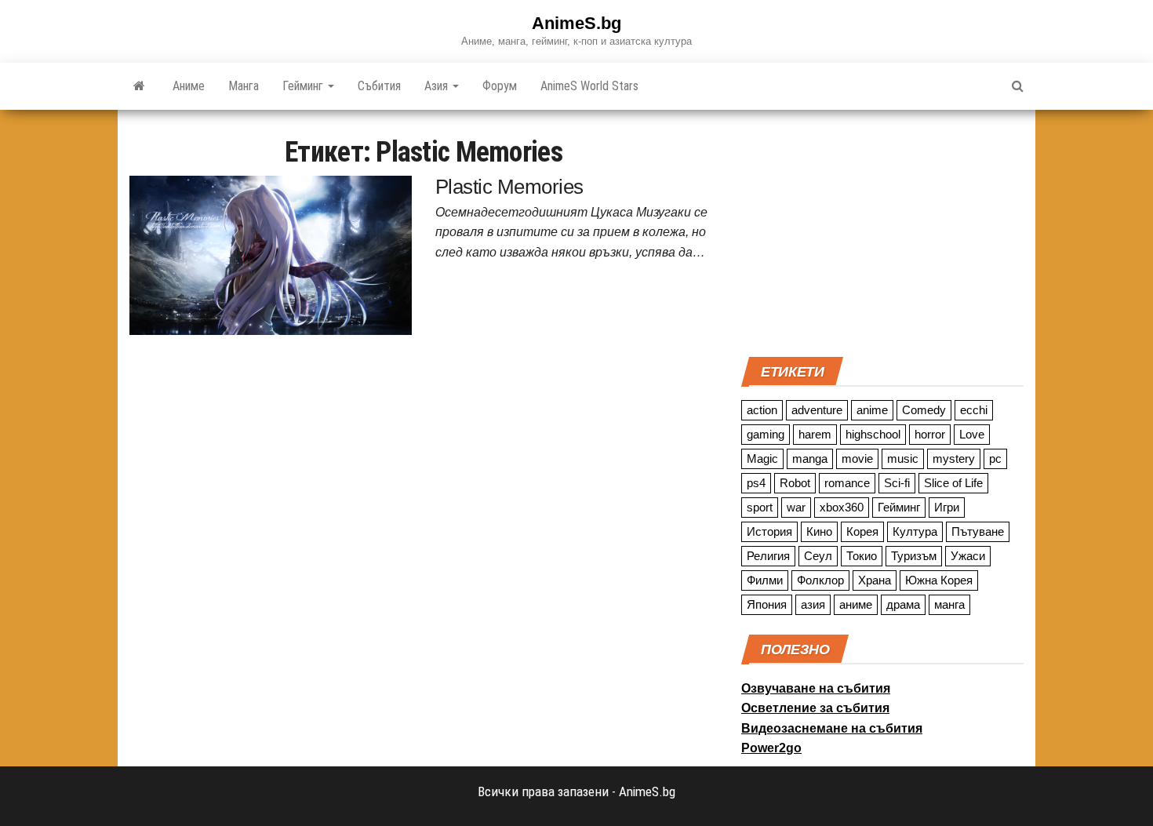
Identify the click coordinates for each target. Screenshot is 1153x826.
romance (847, 482)
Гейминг (304, 85)
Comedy (924, 410)
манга (949, 604)
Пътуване (977, 531)
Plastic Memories (509, 186)
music (902, 458)
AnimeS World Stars (589, 85)
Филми (765, 580)
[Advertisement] (882, 231)
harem (814, 434)
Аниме (189, 85)
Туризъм (914, 555)
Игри (946, 507)
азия (813, 604)
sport (760, 507)
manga (809, 458)
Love (971, 434)
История (769, 531)
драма (903, 604)
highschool (873, 434)
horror (930, 434)
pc (995, 458)
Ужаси (968, 555)
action (762, 410)
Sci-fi (897, 482)
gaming (765, 434)
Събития (379, 85)
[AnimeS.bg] (139, 86)
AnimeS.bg (576, 23)
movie (857, 458)
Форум (499, 85)
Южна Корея (939, 580)
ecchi (974, 410)
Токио (861, 555)
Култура (915, 531)
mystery (954, 458)
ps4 (756, 482)
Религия (768, 555)
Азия (437, 85)
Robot (795, 482)
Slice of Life (953, 482)
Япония (767, 604)
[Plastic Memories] (270, 254)
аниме (855, 604)
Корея (862, 531)
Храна (874, 580)
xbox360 (842, 507)
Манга (243, 85)
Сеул (818, 555)
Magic (762, 458)
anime (872, 410)
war (796, 507)
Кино (819, 531)
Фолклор (820, 580)
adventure (816, 410)
